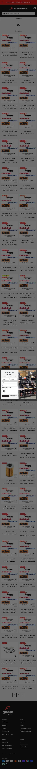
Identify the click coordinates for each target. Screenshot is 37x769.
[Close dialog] (35, 371)
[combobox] (3, 385)
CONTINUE (5, 396)
